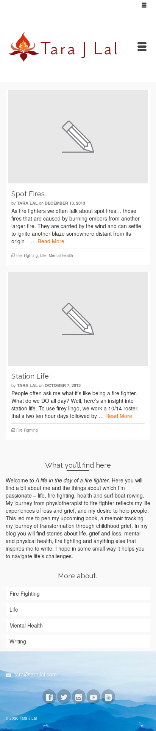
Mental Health (61, 255)
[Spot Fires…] (78, 136)
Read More (50, 241)
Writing (17, 641)
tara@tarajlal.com (35, 674)
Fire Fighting (27, 255)
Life (43, 255)
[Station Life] (78, 319)
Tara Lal (27, 203)
